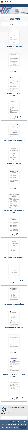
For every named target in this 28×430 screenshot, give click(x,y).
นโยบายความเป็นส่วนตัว (13, 427)
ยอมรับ (23, 427)
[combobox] (14, 24)
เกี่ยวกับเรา (5, 5)
